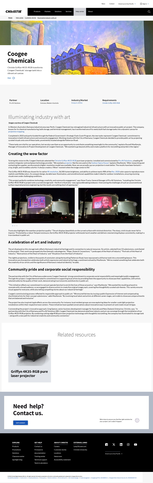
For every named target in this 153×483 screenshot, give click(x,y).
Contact (111, 4)
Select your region (112, 450)
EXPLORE (16, 443)
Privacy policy (43, 477)
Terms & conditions (52, 477)
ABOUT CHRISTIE (61, 443)
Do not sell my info (62, 477)
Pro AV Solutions (125, 160)
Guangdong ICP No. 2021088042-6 (99, 477)
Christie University (80, 450)
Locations (57, 453)
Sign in (144, 4)
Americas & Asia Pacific (126, 4)
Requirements (109, 100)
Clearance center (18, 456)
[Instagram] (128, 445)
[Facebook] (106, 445)
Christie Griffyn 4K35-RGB (65, 160)
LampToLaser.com (80, 446)
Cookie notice (23, 477)
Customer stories (30, 18)
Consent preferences (33, 477)
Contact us (38, 446)
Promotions (16, 450)
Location (44, 100)
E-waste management (85, 477)
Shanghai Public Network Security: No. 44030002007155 (123, 477)
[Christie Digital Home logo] (14, 12)
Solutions (58, 11)
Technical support (40, 460)
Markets (48, 11)
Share (9, 78)
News (103, 4)
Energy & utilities (76, 103)
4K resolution (52, 171)
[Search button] (149, 11)
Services (69, 11)
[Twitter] (113, 445)
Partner (13, 100)
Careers (57, 446)
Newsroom (58, 456)
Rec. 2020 (115, 171)
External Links (80, 443)
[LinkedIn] (121, 445)
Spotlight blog (17, 460)
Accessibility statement (62, 460)
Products (37, 11)
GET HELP (38, 443)
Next (135, 204)
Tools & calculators (41, 463)
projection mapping (16, 131)
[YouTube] (135, 445)
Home (10, 18)
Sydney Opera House (99, 163)
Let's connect (20, 423)
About (90, 11)
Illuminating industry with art (46, 18)
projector (68, 163)
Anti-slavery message (73, 477)
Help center (80, 11)
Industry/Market (79, 100)
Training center (39, 456)
